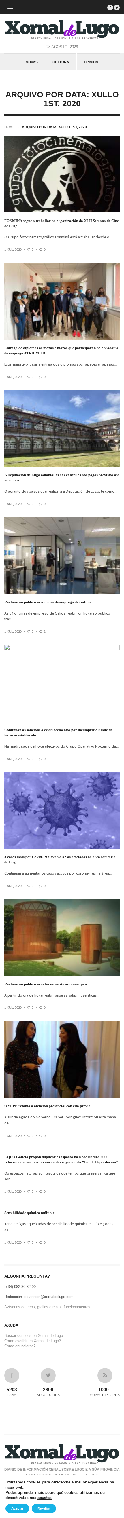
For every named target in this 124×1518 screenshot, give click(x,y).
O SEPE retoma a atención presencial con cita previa (47, 1106)
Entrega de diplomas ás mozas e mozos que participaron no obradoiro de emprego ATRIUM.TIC (61, 350)
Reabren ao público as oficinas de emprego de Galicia (47, 602)
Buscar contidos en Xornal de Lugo (33, 1335)
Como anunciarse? (19, 1346)
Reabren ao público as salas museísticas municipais (45, 984)
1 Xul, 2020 (13, 249)
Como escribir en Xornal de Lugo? (32, 1341)
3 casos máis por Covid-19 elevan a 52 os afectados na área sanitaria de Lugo (60, 859)
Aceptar (17, 1508)
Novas (32, 62)
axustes (44, 1497)
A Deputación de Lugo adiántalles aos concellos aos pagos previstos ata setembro (61, 477)
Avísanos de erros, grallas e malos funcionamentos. (47, 1307)
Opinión (91, 62)
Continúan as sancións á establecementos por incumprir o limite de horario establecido (58, 732)
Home (9, 127)
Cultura (60, 62)
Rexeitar (43, 1508)
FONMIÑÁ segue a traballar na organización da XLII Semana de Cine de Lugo (61, 223)
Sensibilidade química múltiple (29, 1213)
